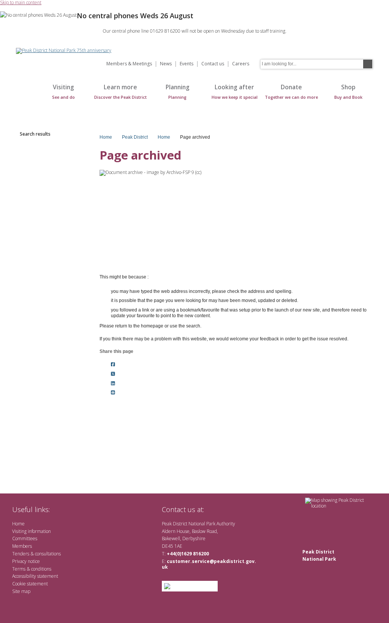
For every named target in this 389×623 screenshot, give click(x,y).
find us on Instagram (250, 509)
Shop (348, 91)
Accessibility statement (35, 576)
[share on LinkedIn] (113, 383)
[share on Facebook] (113, 364)
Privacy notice (26, 561)
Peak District (135, 137)
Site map (21, 591)
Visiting (63, 91)
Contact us (212, 64)
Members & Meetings (129, 64)
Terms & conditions (31, 569)
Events (186, 64)
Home (23, 95)
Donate (291, 91)
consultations (48, 553)
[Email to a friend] (113, 392)
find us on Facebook (225, 509)
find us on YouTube (238, 509)
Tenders (20, 553)
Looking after (235, 91)
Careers (240, 64)
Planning (178, 91)
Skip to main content (20, 3)
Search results (35, 134)
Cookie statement (30, 583)
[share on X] (113, 373)
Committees (24, 538)
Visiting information (31, 531)
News (166, 64)
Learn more (120, 91)
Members (22, 546)
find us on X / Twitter (213, 509)
